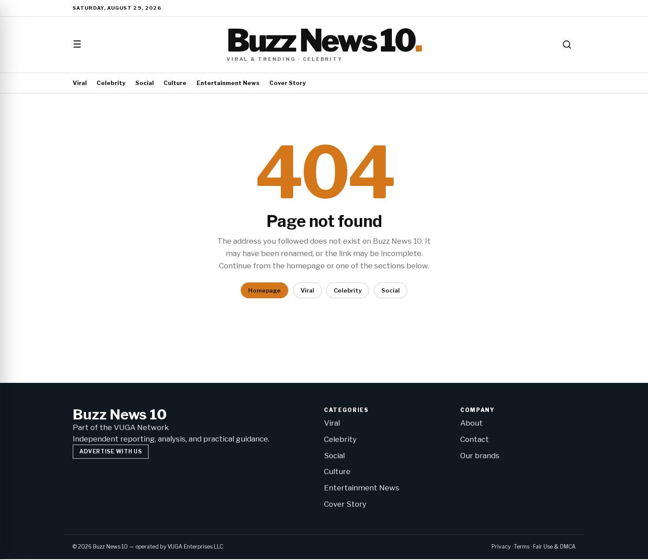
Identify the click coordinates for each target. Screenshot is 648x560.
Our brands (479, 455)
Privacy (501, 546)
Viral (80, 82)
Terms (521, 546)
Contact (474, 439)
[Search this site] (567, 44)
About (471, 423)
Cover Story (287, 82)
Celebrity (111, 82)
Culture (175, 82)
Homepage (264, 290)
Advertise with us (110, 451)
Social (144, 82)
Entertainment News (228, 82)
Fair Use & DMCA (554, 546)
